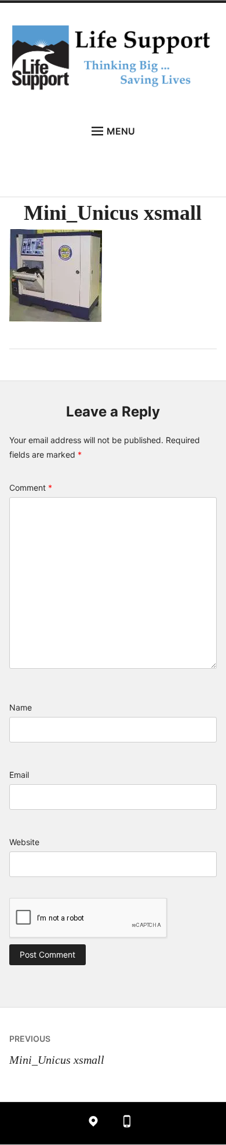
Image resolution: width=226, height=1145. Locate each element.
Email (19, 775)
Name (20, 707)
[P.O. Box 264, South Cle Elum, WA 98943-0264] (93, 1124)
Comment (30, 487)
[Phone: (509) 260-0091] (127, 1124)
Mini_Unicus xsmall (56, 1050)
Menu (121, 131)
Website (24, 842)
